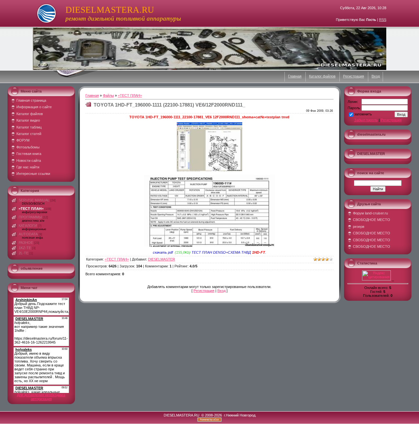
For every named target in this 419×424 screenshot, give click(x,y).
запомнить (363, 114)
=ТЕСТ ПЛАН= (31, 209)
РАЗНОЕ (26, 243)
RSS (382, 20)
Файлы (108, 95)
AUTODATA (28, 234)
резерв (358, 227)
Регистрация (353, 76)
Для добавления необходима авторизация (41, 397)
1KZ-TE (25, 248)
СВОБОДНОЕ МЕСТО (371, 220)
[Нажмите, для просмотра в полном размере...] (209, 170)
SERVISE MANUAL (34, 200)
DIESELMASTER (161, 259)
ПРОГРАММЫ (30, 217)
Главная (294, 76)
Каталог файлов (322, 76)
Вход (376, 76)
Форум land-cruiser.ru (370, 213)
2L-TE (23, 253)
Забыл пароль (366, 120)
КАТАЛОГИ (28, 226)
